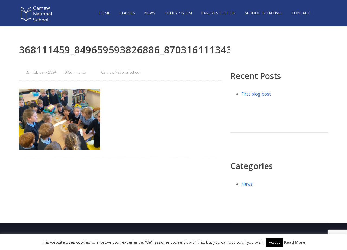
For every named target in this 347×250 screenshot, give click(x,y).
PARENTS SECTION (218, 12)
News (247, 184)
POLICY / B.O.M (178, 12)
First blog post (256, 94)
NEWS (149, 12)
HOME (104, 12)
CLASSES (127, 12)
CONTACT (301, 12)
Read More (294, 242)
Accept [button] (274, 242)
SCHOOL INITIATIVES (263, 12)
